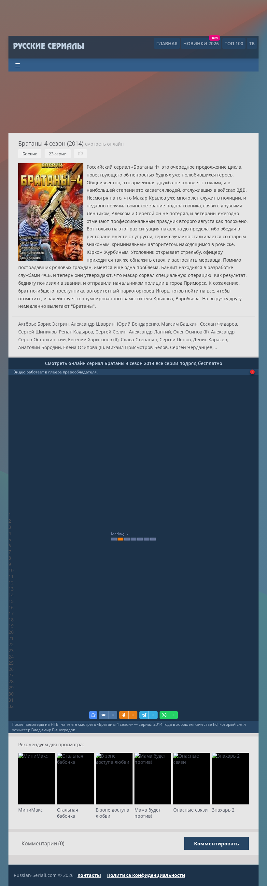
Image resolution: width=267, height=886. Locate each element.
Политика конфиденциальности (146, 875)
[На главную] (48, 46)
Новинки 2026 (201, 43)
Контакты (89, 875)
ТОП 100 (234, 43)
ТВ (252, 43)
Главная (166, 43)
